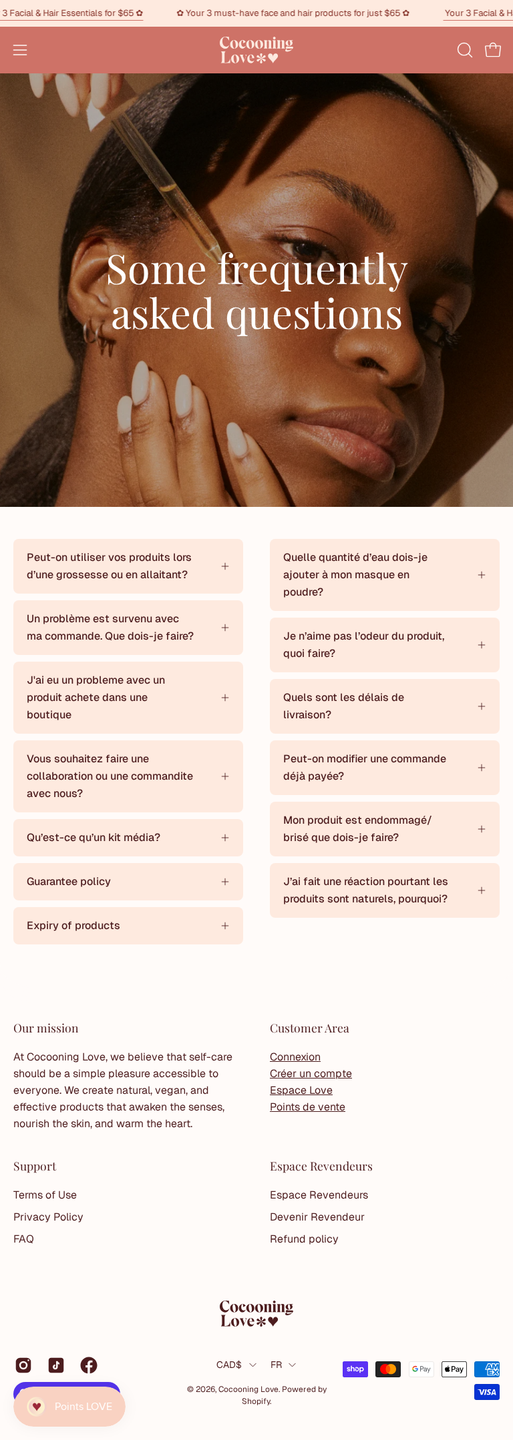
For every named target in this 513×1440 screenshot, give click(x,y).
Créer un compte (311, 1073)
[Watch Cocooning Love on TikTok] (53, 1365)
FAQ (23, 1239)
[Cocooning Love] (256, 50)
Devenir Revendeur (317, 1217)
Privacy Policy (48, 1217)
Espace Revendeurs (321, 1166)
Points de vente (307, 1107)
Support (34, 1166)
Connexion (295, 1057)
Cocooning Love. (250, 1389)
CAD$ (229, 1365)
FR (277, 1365)
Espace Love (301, 1090)
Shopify (256, 1401)
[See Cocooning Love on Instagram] (21, 1365)
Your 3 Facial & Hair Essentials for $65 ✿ (101, 13)
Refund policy (304, 1239)
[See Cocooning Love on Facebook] (86, 1365)
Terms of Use (45, 1195)
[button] (463, 50)
